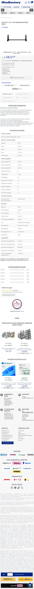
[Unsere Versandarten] (17, 479)
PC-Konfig (8, 7)
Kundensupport (6, 438)
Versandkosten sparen (9, 63)
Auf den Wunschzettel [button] (18, 77)
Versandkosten (16, 60)
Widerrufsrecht (5, 430)
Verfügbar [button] (5, 27)
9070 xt (12, 13)
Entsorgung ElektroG (7, 435)
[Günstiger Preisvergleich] (12, 454)
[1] (8, 579)
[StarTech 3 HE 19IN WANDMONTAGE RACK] (17, 40)
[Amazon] (7, 463)
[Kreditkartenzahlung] (27, 468)
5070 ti (20, 13)
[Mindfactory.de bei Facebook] (15, 487)
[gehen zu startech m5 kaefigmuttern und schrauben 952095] (8, 341)
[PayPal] (27, 463)
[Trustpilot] (21, 454)
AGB (19, 432)
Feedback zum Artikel (8, 65)
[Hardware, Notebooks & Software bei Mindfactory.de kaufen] (11, 2)
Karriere (20, 440)
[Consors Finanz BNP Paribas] (17, 468)
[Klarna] (17, 463)
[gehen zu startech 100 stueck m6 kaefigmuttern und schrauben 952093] (24, 341)
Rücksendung (5, 432)
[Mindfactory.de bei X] (22, 487)
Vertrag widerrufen (7, 443)
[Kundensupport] (25, 2)
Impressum (21, 430)
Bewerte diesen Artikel (8, 295)
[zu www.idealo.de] (30, 455)
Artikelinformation (7, 94)
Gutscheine (21, 438)
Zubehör (25, 97)
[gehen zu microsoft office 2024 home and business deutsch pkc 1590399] (24, 375)
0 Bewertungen (6, 82)
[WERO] (17, 471)
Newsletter (4, 440)
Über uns (20, 437)
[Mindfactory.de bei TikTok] (18, 487)
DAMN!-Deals (26, 7)
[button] (2, 10)
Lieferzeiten (5, 434)
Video (17, 97)
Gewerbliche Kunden (7, 437)
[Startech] (17, 89)
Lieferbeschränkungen (26, 60)
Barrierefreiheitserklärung (25, 435)
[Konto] (28, 2)
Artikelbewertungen (21, 94)
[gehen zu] (0, 262)
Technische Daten (6, 97)
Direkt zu (22, 579)
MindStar (17, 7)
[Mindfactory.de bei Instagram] (11, 487)
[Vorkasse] (7, 468)
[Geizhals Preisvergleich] (3, 454)
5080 (27, 13)
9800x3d (4, 13)
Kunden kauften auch (7, 101)
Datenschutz (21, 434)
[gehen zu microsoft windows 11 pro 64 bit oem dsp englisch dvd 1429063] (8, 375)
